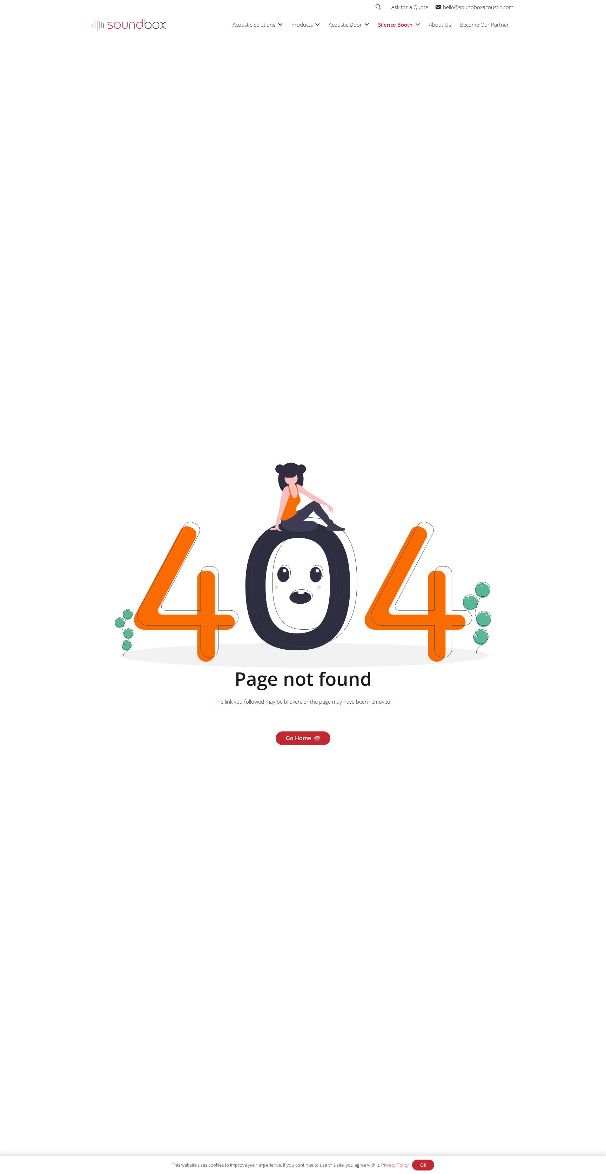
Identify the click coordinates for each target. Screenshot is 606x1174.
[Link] (129, 25)
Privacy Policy (395, 1165)
